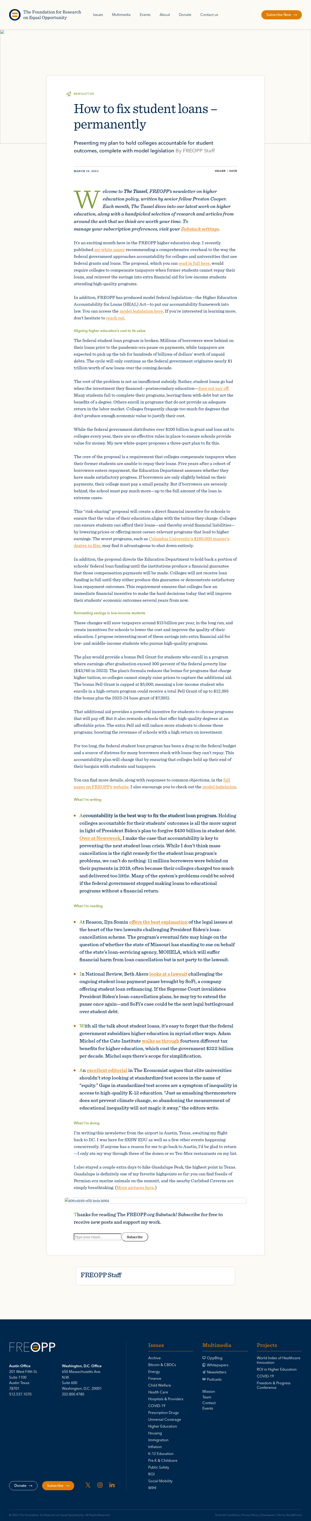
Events (145, 15)
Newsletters (216, 1372)
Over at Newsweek (99, 838)
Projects (267, 1345)
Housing (155, 1433)
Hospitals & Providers (165, 1399)
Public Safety (158, 1467)
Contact (209, 1403)
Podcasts (214, 1379)
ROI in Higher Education (277, 1369)
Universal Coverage (164, 1419)
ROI (151, 1474)
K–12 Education (160, 1454)
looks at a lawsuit (168, 973)
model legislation (219, 786)
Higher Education (162, 1426)
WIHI (152, 1488)
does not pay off (213, 388)
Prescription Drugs (163, 1413)
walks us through (160, 1040)
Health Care (158, 1392)
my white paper (109, 249)
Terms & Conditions (227, 1515)
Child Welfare (159, 1385)
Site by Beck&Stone (289, 1515)
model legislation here (141, 310)
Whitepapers (217, 1365)
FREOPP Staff (198, 150)
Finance (154, 1378)
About (165, 15)
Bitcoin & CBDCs (162, 1365)
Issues (98, 15)
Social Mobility (160, 1481)
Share (220, 171)
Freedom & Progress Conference (274, 1385)
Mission (208, 1391)
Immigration (158, 1440)
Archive (154, 1358)
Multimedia (121, 15)
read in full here (194, 263)
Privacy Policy (250, 1515)
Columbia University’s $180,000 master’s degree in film (151, 542)
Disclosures (267, 1515)
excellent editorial (107, 1070)
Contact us (209, 15)
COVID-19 (156, 1406)
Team (206, 1397)
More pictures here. (136, 1187)
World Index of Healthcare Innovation (278, 1360)
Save (233, 171)
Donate (185, 15)
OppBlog (214, 1358)
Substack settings (200, 228)
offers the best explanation (158, 921)
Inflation (155, 1447)
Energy (154, 1372)
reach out (115, 317)
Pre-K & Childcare (162, 1460)
